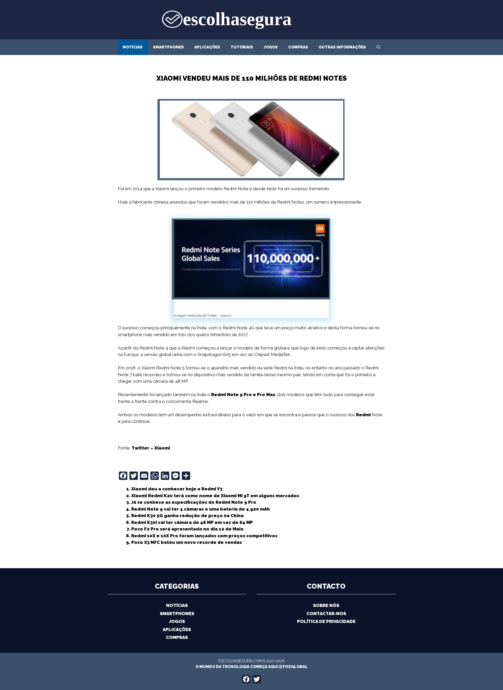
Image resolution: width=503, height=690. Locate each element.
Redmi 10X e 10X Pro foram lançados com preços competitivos (204, 535)
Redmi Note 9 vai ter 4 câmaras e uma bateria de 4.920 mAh (200, 509)
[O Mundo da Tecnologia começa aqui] (251, 19)
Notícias (133, 47)
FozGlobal (295, 666)
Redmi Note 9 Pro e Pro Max (243, 394)
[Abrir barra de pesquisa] (378, 47)
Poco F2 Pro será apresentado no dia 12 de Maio (187, 529)
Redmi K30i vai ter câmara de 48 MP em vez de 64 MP (192, 522)
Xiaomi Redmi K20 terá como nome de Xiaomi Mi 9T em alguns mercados (215, 495)
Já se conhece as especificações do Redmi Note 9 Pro (193, 502)
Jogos (271, 47)
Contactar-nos (326, 613)
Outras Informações (342, 47)
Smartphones (168, 47)
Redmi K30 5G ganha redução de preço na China (187, 515)
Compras (298, 47)
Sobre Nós (326, 605)
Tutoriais (242, 47)
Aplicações (207, 47)
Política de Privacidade (326, 621)
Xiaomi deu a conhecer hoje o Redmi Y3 (176, 488)
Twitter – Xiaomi (151, 448)
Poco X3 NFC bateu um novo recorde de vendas (186, 542)
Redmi (363, 414)
